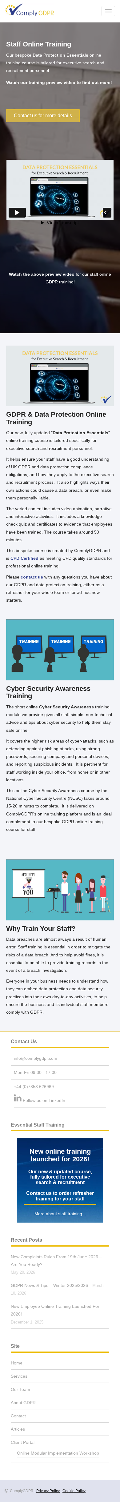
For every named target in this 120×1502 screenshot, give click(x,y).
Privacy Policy (48, 1491)
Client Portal (22, 1442)
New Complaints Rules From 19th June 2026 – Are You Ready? (56, 1260)
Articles (18, 1429)
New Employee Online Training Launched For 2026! (55, 1310)
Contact (18, 1415)
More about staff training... (60, 1213)
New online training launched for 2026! (60, 1155)
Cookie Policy (74, 1491)
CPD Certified (24, 558)
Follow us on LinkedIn (44, 1100)
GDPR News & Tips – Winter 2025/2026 (49, 1285)
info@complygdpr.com (35, 1058)
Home (16, 1362)
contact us (32, 577)
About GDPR (23, 1402)
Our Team (20, 1389)
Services (19, 1376)
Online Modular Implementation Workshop (58, 1453)
